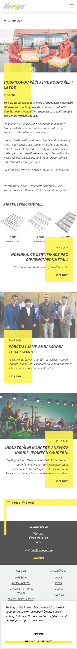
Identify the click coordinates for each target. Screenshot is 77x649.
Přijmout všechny (38, 641)
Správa (38, 634)
